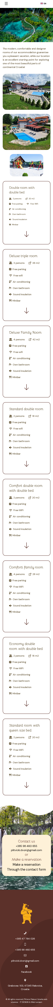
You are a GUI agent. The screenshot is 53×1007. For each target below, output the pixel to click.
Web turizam (36, 1002)
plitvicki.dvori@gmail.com (26, 850)
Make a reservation (26, 864)
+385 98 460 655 (26, 846)
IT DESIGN (24, 1002)
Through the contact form (26, 869)
